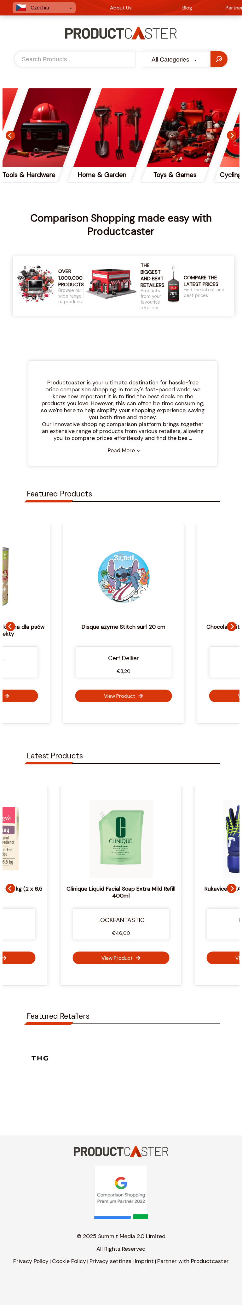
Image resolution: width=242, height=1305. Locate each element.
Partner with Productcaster (193, 1261)
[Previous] (10, 135)
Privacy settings (110, 1261)
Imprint (144, 1261)
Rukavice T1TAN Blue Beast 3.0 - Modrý (123, 888)
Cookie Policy (69, 1261)
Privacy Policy (31, 1261)
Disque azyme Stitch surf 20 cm (121, 626)
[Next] (231, 135)
